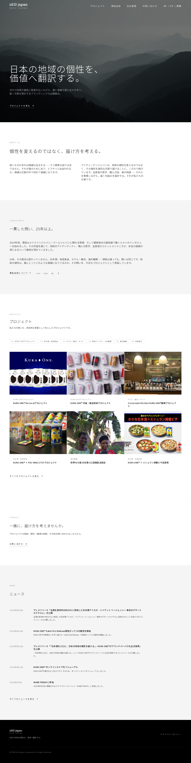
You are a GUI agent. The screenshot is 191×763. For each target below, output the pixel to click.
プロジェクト (97, 5)
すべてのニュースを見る (22, 699)
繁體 (179, 5)
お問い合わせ (150, 5)
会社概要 (132, 5)
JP (165, 5)
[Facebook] (58, 273)
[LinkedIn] (52, 273)
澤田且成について (19, 273)
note (38, 273)
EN (171, 5)
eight (45, 273)
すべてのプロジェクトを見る (24, 476)
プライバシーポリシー (170, 734)
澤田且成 (116, 5)
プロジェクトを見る (20, 105)
